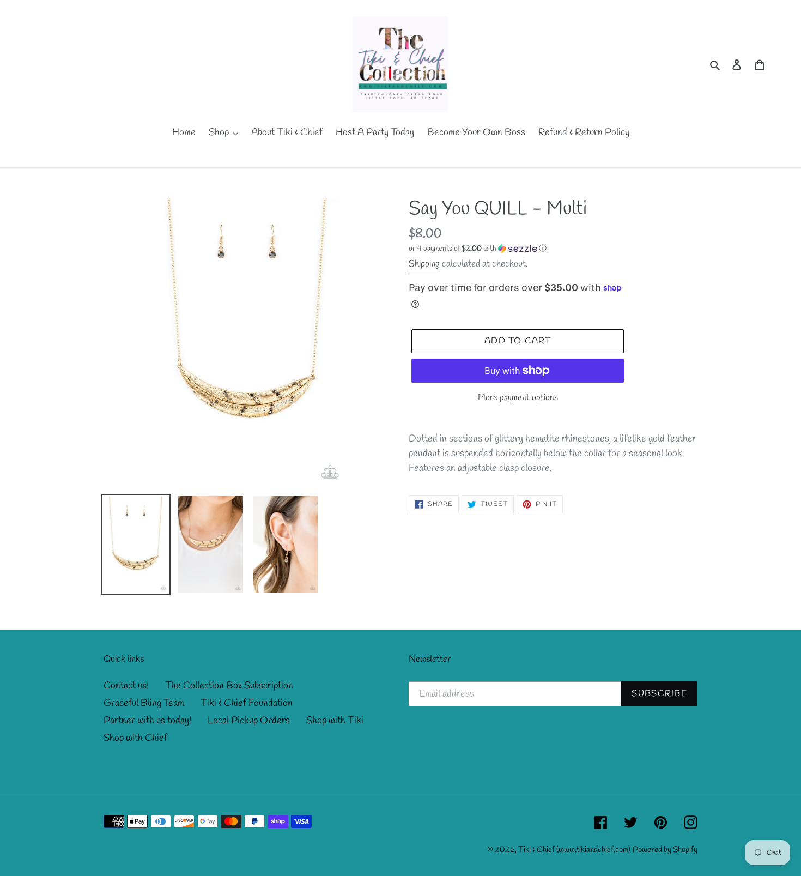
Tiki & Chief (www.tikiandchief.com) (574, 849)
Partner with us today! (147, 720)
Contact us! (126, 685)
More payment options (518, 397)
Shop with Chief (135, 738)
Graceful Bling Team (144, 703)
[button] (478, 249)
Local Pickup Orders (249, 720)
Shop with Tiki (334, 720)
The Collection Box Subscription (229, 685)
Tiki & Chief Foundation (247, 703)
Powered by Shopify (665, 849)
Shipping (424, 264)
